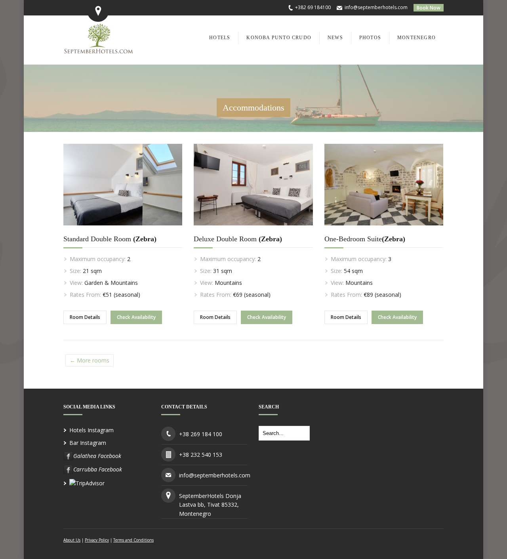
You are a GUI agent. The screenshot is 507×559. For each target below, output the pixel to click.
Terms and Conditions (133, 540)
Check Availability (136, 317)
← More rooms (89, 360)
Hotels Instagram (91, 430)
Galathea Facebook (97, 456)
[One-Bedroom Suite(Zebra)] (383, 231)
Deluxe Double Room (238, 239)
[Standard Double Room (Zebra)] (122, 231)
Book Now (428, 7)
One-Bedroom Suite (364, 239)
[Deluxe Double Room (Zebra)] (253, 231)
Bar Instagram (87, 442)
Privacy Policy (97, 540)
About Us (71, 540)
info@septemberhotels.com (376, 7)
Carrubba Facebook (97, 469)
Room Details (85, 317)
